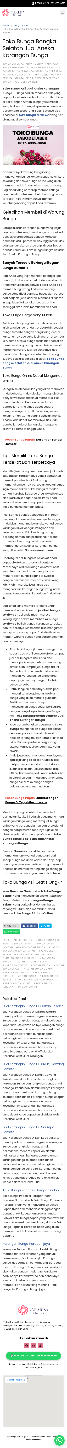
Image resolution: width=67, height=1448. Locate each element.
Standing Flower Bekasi (35, 78)
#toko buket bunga (16, 972)
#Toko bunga (27, 976)
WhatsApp (12, 931)
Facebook (30, 925)
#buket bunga (22, 940)
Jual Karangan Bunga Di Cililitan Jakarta (33, 1006)
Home (6, 25)
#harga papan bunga (30, 947)
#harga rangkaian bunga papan (31, 949)
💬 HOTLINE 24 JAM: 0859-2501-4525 (33, 1355)
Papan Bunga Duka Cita (46, 71)
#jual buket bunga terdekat (33, 954)
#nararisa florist (15, 965)
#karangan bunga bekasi (31, 961)
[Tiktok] (40, 1345)
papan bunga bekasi (16, 71)
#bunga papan (21, 943)
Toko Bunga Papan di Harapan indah (31, 1190)
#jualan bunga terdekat (19, 958)
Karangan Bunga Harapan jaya (26, 1243)
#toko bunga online (16, 983)
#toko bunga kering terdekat (34, 979)
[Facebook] (26, 1345)
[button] (62, 12)
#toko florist (27, 986)
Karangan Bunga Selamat (44, 67)
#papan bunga (40, 965)
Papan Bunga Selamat (17, 74)
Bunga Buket (21, 25)
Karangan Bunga (32, 63)
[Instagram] (33, 1345)
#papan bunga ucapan (39, 968)
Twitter (46, 925)
